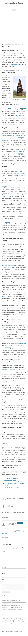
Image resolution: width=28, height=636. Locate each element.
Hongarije (15, 620)
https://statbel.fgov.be (10, 480)
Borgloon (23, 99)
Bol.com (18, 530)
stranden (4, 140)
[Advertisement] (14, 26)
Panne (11, 138)
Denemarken (17, 619)
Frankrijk (4, 620)
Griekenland (9, 620)
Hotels (12, 251)
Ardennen (10, 142)
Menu (14, 9)
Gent (22, 135)
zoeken (17, 215)
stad (25, 109)
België (21, 618)
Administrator (12, 523)
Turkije (10, 623)
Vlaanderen (12, 64)
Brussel (16, 115)
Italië (19, 620)
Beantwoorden (5, 517)
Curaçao (11, 619)
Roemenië (20, 622)
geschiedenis (6, 76)
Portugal (15, 622)
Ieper (9, 108)
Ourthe (11, 155)
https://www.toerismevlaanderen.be (13, 481)
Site (3, 579)
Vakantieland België (14, 3)
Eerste (22, 108)
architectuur (22, 175)
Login (3, 614)
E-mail (4, 573)
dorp (3, 394)
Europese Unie (21, 173)
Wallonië (17, 64)
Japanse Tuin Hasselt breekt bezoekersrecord (12, 609)
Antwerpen (16, 135)
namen (13, 365)
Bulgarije (7, 619)
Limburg (4, 369)
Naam (4, 567)
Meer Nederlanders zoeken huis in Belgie (11, 605)
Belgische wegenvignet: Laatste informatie (11, 600)
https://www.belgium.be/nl (11, 478)
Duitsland (23, 619)
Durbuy (11, 223)
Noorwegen (5, 622)
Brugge (3, 196)
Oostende (4, 138)
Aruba (18, 618)
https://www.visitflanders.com (11, 487)
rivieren (20, 225)
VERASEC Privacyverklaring (7, 631)
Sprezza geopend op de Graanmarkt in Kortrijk (12, 607)
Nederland (23, 620)
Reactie (4, 551)
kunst (17, 151)
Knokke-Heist (21, 137)
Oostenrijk (10, 622)
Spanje (7, 623)
